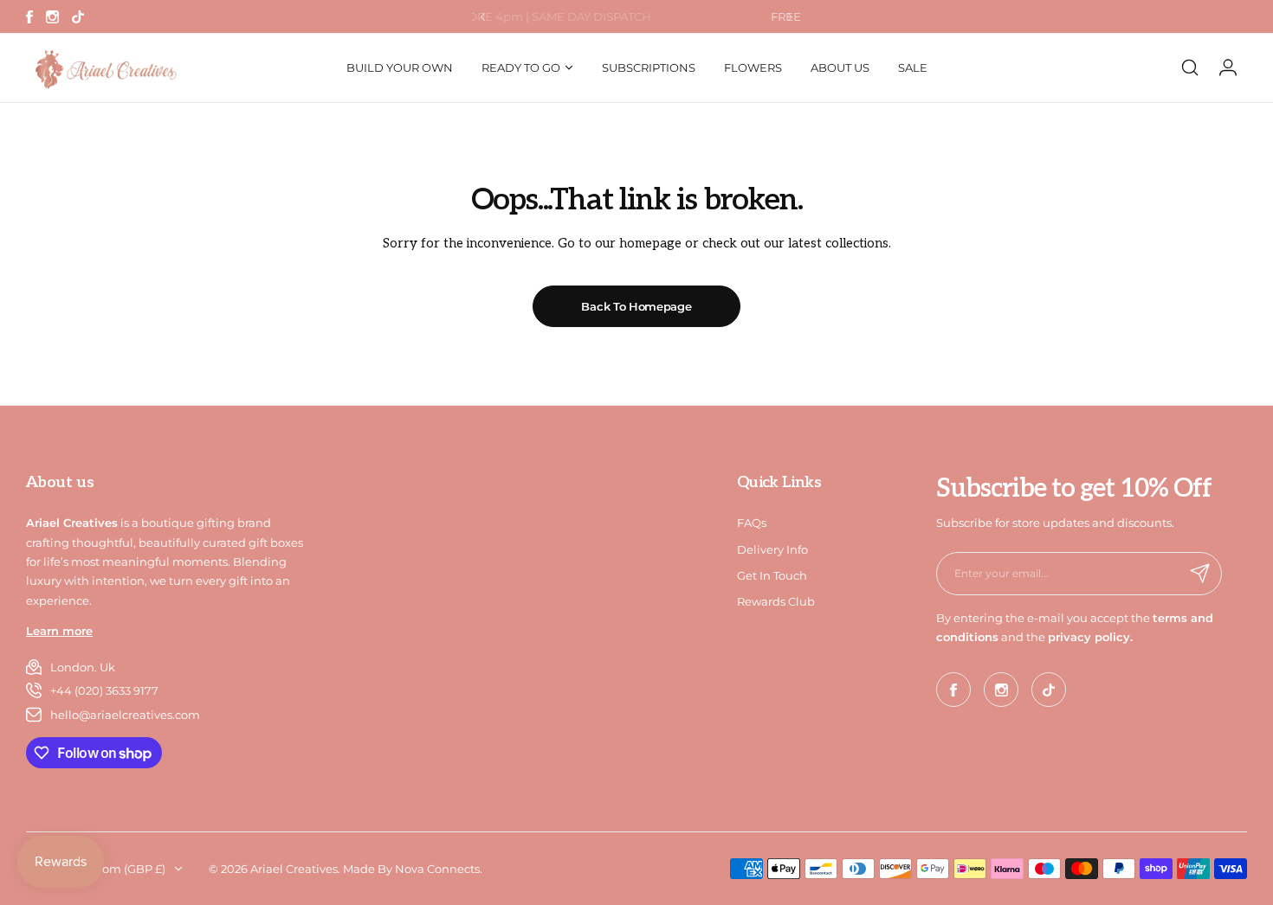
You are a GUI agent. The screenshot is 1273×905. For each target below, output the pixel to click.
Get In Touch (772, 575)
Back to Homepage (636, 306)
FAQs (751, 523)
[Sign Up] (1200, 573)
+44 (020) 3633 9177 (104, 690)
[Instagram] (52, 16)
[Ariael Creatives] (104, 68)
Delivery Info (772, 549)
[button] (483, 17)
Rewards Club (776, 601)
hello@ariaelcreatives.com (125, 715)
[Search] (1190, 67)
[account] (1228, 67)
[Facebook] (29, 16)
